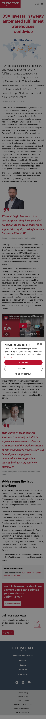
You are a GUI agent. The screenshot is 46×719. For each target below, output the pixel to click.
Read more (8, 357)
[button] (23, 374)
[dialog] (23, 359)
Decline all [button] (23, 368)
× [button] (41, 344)
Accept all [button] (23, 362)
